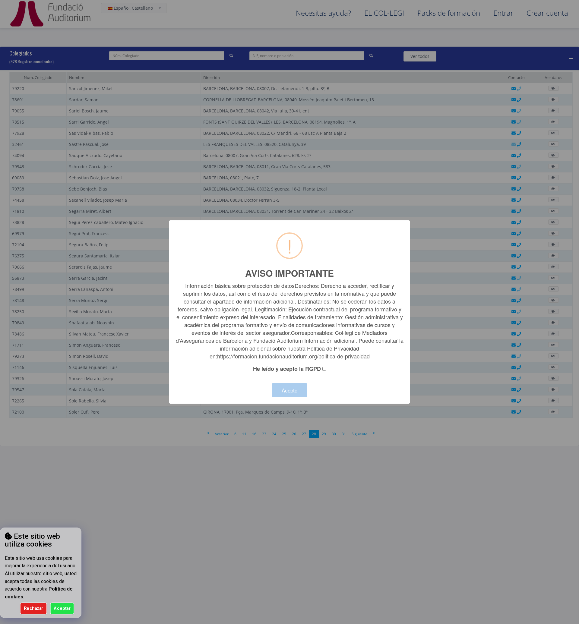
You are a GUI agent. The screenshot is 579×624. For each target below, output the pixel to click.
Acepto (289, 390)
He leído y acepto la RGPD (287, 369)
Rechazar (33, 608)
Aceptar (62, 608)
